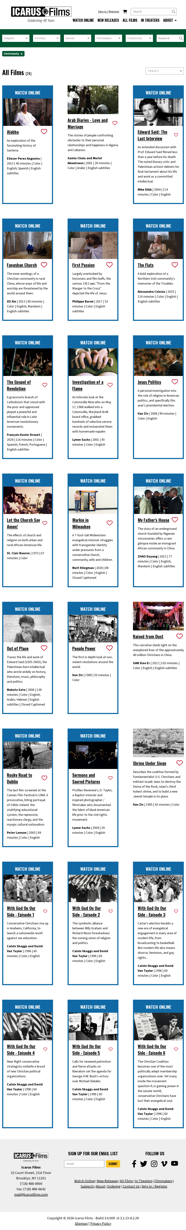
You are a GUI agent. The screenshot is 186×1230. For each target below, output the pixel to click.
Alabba (13, 131)
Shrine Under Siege (149, 763)
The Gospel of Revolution (19, 385)
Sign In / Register (154, 1186)
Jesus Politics (149, 382)
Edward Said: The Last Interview (152, 134)
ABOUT (168, 20)
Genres (70, 38)
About (100, 1186)
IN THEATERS (150, 20)
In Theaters (143, 1181)
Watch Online (84, 1181)
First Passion (83, 265)
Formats (40, 38)
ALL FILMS (130, 20)
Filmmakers (104, 38)
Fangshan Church (22, 265)
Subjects (9, 38)
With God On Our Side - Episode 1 (21, 911)
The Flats (145, 265)
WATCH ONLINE (83, 20)
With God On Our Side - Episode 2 (86, 911)
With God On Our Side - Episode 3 (152, 911)
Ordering (114, 1186)
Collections (135, 38)
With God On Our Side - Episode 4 (21, 1049)
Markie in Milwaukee (81, 523)
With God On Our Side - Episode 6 (152, 1049)
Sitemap (81, 1223)
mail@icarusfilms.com (31, 1194)
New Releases (107, 1181)
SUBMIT (113, 1164)
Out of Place (18, 648)
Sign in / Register (108, 12)
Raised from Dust (148, 636)
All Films (126, 1181)
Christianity (11, 54)
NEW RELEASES (108, 20)
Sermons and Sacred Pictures (86, 778)
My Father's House (153, 520)
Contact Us (131, 1186)
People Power (84, 648)
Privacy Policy (100, 1223)
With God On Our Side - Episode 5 (86, 1049)
